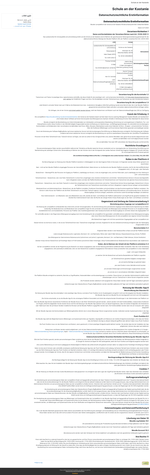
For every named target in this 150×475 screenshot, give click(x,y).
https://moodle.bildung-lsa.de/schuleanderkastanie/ (62, 117)
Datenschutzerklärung (41, 331)
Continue (75, 473)
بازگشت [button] (145, 463)
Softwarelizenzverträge (91, 331)
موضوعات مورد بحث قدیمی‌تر (23, 26)
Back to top (39, 462)
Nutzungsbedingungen (56, 331)
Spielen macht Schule (24, 24)
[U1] (139, 404)
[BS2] (142, 404)
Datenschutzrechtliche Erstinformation (75, 471)
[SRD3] (146, 404)
